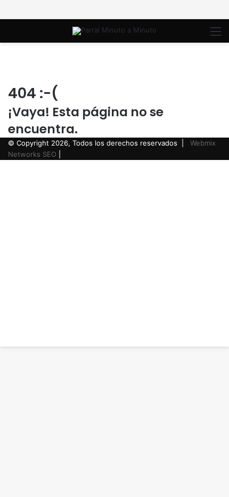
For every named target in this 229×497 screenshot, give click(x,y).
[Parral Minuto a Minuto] (114, 31)
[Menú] (215, 35)
